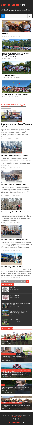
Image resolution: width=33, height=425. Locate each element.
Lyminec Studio (16, 416)
